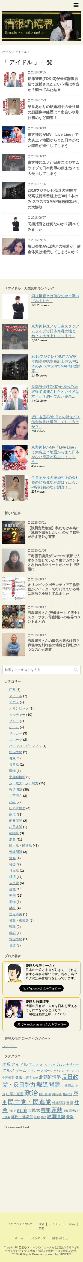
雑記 (12, 933)
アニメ (14, 702)
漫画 (12, 858)
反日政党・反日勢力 (23, 783)
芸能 (12, 889)
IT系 (12, 690)
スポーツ (15, 739)
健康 (12, 758)
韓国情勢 (15, 939)
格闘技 (14, 833)
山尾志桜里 (17, 808)
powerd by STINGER (58, 1254)
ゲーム (14, 727)
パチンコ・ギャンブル (25, 746)
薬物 (12, 902)
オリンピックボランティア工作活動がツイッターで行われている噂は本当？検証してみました (54, 589)
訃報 (12, 908)
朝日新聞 (15, 820)
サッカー (15, 733)
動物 (12, 771)
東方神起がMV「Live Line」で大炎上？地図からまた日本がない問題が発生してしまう (53, 140)
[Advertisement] (36, 1173)
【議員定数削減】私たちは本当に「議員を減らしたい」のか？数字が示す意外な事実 (54, 532)
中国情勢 (15, 752)
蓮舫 (12, 895)
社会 (12, 864)
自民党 (14, 883)
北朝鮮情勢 (17, 777)
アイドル (15, 696)
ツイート (9, 1046)
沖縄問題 (15, 852)
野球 (12, 926)
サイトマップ (37, 1238)
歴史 (12, 839)
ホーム (19, 1238)
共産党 (14, 764)
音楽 (12, 945)
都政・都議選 (19, 920)
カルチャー (17, 714)
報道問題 (15, 789)
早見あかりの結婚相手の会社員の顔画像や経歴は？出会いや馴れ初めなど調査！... (55, 482)
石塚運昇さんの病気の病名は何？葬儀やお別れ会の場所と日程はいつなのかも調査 (54, 645)
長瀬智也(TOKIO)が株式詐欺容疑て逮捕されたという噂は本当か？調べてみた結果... (55, 391)
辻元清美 (15, 914)
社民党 (14, 870)
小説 (12, 802)
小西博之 (15, 796)
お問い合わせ (59, 1238)
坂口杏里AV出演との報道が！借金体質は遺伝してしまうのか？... (55, 422)
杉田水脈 (15, 827)
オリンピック (19, 708)
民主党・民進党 (20, 845)
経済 (12, 877)
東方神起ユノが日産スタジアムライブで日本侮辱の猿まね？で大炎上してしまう (53, 168)
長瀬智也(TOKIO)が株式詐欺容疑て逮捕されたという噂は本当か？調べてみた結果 (53, 84)
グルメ (14, 721)
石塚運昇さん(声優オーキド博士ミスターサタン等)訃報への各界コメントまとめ (54, 617)
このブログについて (20, 1224)
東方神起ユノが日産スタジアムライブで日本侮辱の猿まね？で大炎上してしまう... (55, 331)
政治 (12, 814)
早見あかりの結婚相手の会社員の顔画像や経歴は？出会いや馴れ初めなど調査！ (53, 112)
